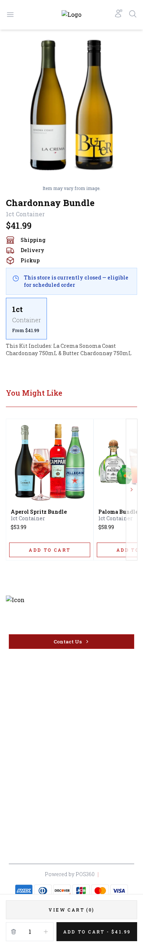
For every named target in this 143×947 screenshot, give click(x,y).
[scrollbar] (71, 318)
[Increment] (46, 931)
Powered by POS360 (70, 874)
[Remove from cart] (13, 931)
